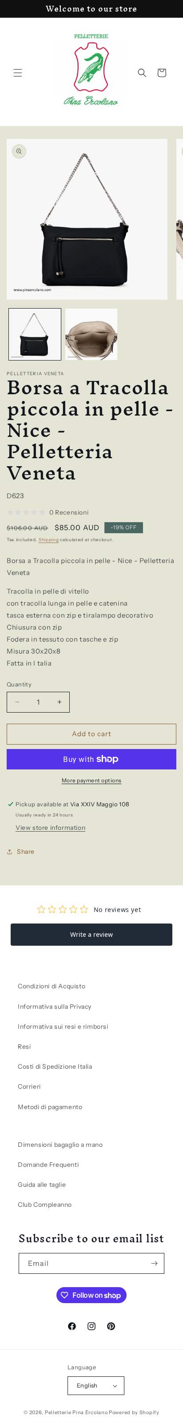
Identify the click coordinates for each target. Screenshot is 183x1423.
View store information (50, 828)
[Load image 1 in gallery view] (35, 335)
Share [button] (26, 852)
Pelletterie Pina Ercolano (76, 1412)
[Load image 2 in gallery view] (91, 335)
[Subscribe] (154, 1263)
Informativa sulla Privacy (55, 1007)
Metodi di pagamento (50, 1107)
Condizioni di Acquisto (51, 986)
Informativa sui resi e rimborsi (63, 1027)
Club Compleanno (45, 1205)
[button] (18, 73)
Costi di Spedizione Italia (55, 1066)
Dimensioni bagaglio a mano (60, 1145)
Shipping (49, 540)
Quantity (19, 684)
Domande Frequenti (48, 1165)
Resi (24, 1046)
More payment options (92, 780)
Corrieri (29, 1086)
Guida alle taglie (42, 1185)
